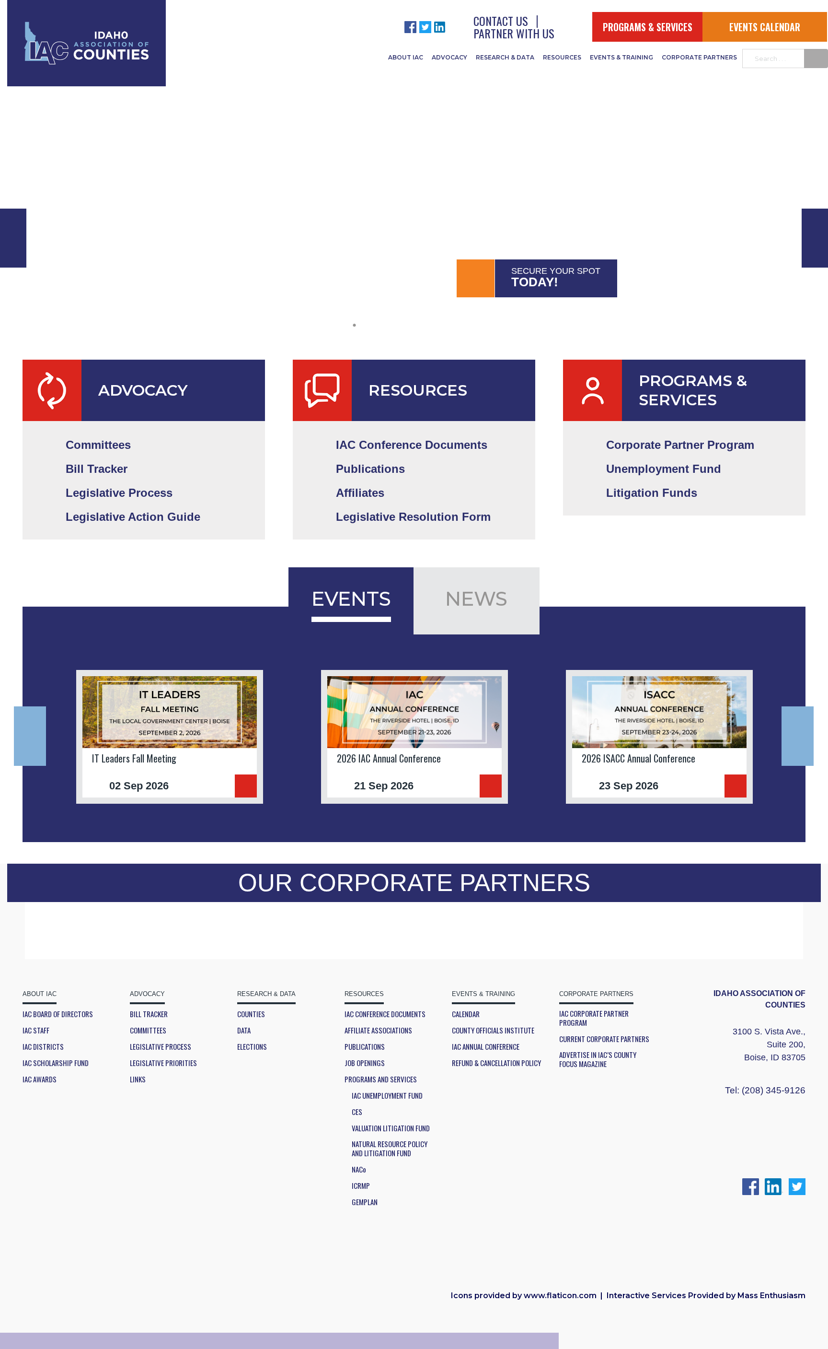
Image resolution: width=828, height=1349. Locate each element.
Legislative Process (119, 492)
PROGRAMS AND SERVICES (381, 1079)
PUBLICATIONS (365, 1046)
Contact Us (500, 20)
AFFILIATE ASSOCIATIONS (378, 1030)
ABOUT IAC (405, 57)
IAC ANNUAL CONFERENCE (485, 1046)
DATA (244, 1030)
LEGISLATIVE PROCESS (160, 1046)
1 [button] (354, 324)
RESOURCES (562, 57)
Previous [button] (30, 736)
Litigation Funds (651, 492)
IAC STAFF (36, 1030)
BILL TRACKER (149, 1014)
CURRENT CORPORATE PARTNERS (604, 1039)
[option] (414, 151)
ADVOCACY (449, 57)
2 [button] (378, 324)
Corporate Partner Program (680, 444)
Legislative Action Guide (133, 516)
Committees (98, 444)
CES (357, 1111)
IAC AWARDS (40, 1079)
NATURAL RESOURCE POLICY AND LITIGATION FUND (389, 1148)
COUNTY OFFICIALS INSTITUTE (493, 1030)
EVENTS (351, 598)
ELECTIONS (252, 1046)
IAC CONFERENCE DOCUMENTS (385, 1014)
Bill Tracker (96, 468)
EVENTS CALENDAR (764, 27)
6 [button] (474, 324)
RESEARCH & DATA (505, 57)
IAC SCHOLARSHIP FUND (56, 1062)
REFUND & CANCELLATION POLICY (496, 1062)
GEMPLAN (365, 1202)
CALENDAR (466, 1014)
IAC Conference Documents (411, 444)
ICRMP (361, 1185)
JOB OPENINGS (365, 1062)
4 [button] (426, 324)
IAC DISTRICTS (43, 1046)
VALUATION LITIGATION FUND (391, 1128)
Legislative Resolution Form (413, 516)
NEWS (476, 598)
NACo (359, 1169)
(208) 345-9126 (773, 1090)
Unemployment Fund (663, 468)
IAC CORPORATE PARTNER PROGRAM (594, 1018)
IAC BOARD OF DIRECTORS (58, 1014)
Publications (370, 468)
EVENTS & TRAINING (621, 57)
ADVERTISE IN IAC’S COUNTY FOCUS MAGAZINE (597, 1059)
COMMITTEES (148, 1030)
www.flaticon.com (560, 1295)
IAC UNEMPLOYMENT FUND (387, 1095)
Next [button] (798, 736)
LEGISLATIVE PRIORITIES (163, 1062)
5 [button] (450, 324)
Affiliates (360, 492)
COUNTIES (251, 1014)
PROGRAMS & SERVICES (647, 27)
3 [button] (402, 324)
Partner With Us (513, 33)
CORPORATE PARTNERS (699, 57)
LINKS (138, 1079)
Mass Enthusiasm (771, 1295)
